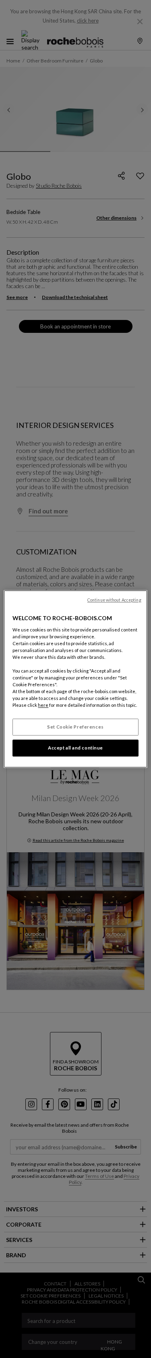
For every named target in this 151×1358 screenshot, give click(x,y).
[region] (75, 679)
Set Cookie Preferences (75, 727)
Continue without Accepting (114, 600)
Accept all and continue (75, 748)
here (43, 705)
